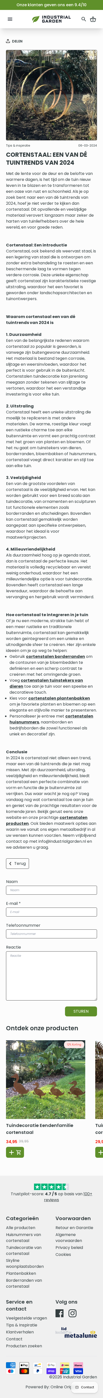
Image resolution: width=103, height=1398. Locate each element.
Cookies (63, 1254)
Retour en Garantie (74, 1228)
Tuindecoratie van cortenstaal (24, 1250)
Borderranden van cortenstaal (24, 1283)
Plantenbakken (21, 1273)
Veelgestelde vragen (26, 1318)
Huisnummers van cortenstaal (23, 1237)
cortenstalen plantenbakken (59, 698)
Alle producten (20, 1228)
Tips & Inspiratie (21, 1325)
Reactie (13, 947)
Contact (14, 1339)
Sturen (81, 1011)
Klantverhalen (20, 1332)
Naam (12, 881)
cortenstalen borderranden (55, 656)
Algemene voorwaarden (69, 1237)
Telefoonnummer (23, 925)
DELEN (17, 41)
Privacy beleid (69, 1247)
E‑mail (13, 903)
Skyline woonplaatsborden (25, 1263)
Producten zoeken (24, 1346)
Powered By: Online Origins (52, 1387)
